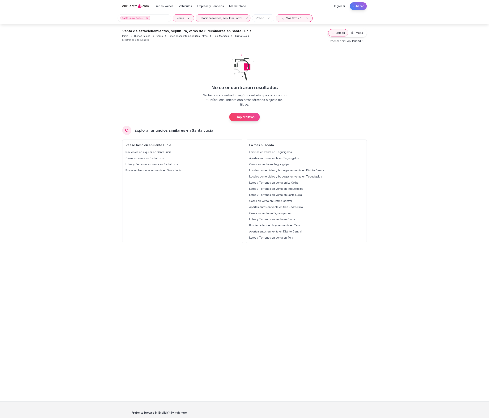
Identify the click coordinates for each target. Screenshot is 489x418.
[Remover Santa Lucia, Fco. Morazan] (147, 18)
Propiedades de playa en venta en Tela (274, 225)
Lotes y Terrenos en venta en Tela (271, 237)
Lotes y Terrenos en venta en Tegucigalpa (276, 188)
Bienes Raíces (142, 36)
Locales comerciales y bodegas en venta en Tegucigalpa (285, 176)
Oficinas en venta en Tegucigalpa (270, 152)
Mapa (359, 32)
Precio (260, 18)
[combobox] (347, 41)
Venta (180, 18)
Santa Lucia (242, 36)
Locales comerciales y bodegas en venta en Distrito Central (287, 170)
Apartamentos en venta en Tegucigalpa (274, 158)
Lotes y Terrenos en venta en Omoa (272, 219)
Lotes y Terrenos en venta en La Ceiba (274, 182)
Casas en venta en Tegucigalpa (269, 164)
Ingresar (339, 6)
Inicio (125, 36)
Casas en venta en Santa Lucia (144, 158)
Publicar (358, 6)
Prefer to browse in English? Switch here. (159, 412)
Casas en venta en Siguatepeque (270, 213)
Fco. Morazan (221, 36)
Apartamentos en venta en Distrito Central (275, 231)
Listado (340, 32)
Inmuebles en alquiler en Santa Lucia (148, 152)
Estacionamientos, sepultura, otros (221, 18)
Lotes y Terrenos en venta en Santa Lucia (151, 164)
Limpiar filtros (244, 117)
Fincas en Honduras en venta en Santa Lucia (153, 170)
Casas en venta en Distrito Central (270, 201)
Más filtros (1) (294, 18)
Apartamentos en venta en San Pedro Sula (276, 207)
